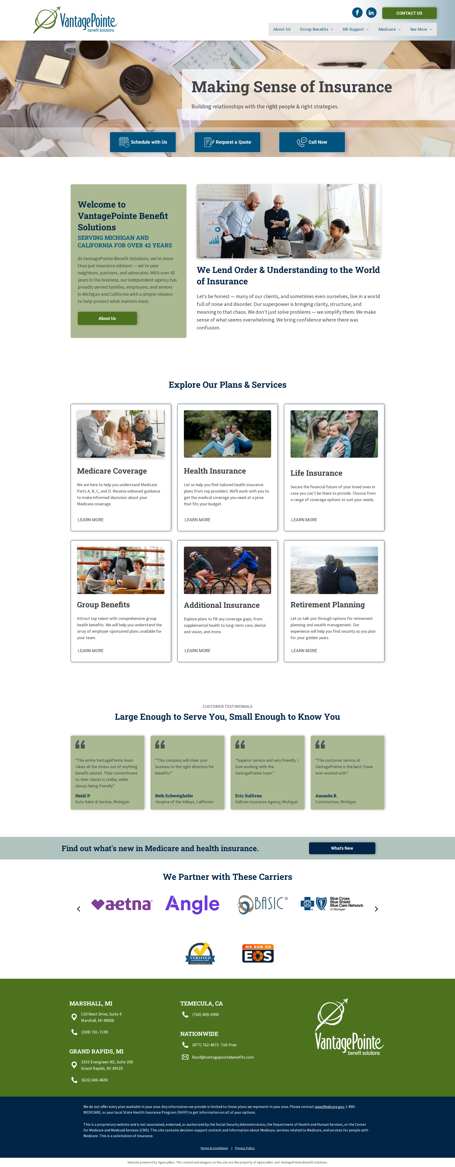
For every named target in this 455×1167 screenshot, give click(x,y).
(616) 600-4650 (95, 1080)
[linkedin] (371, 13)
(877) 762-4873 (205, 1044)
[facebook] (357, 13)
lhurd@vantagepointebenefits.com (223, 1057)
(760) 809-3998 (205, 1014)
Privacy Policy (245, 1148)
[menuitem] (282, 29)
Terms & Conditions (214, 1148)
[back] (78, 908)
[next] (376, 908)
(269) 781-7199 (95, 1032)
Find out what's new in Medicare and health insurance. (160, 848)
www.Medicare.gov (329, 1106)
